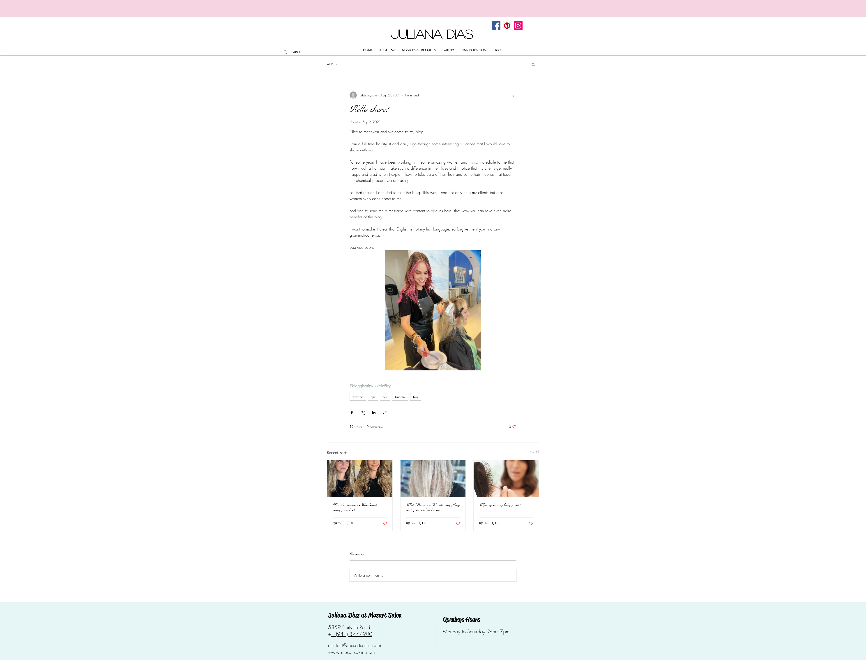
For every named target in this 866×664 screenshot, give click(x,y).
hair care (400, 397)
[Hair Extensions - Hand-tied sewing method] (359, 478)
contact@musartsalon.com (354, 645)
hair (385, 397)
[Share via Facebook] (352, 413)
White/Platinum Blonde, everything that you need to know (433, 507)
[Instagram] (518, 25)
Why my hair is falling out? (499, 504)
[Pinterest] (507, 25)
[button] (533, 64)
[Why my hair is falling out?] (506, 478)
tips (373, 397)
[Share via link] (385, 413)
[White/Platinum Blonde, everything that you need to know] (433, 478)
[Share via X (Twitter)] (363, 413)
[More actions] (513, 95)
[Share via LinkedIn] (374, 413)
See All (534, 452)
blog (415, 397)
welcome (357, 397)
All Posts (332, 64)
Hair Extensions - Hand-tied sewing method (354, 507)
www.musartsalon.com (351, 652)
